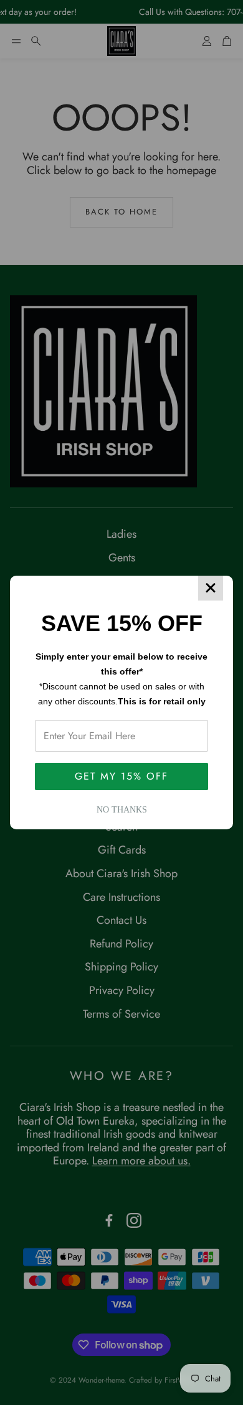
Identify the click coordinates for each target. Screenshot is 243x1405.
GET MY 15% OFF (121, 776)
